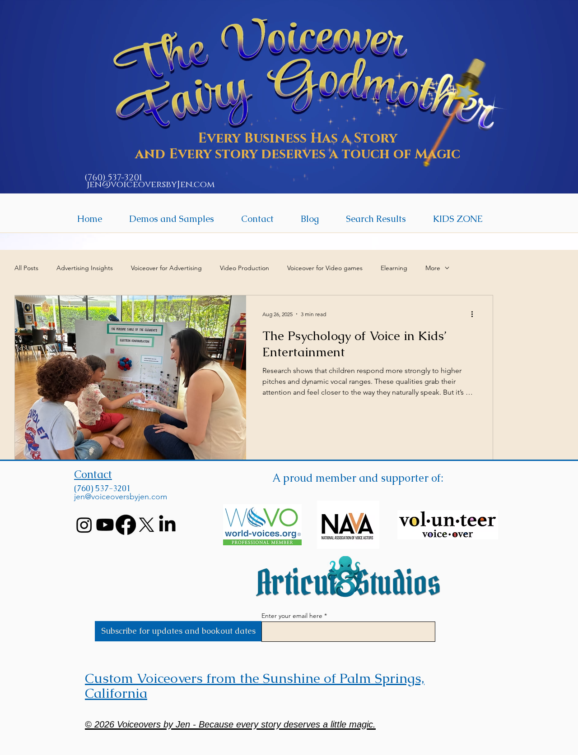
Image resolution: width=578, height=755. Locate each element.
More (432, 268)
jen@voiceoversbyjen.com (120, 497)
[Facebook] (126, 525)
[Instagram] (84, 525)
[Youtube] (105, 525)
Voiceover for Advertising (166, 268)
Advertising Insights (84, 268)
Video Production (244, 268)
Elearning (394, 268)
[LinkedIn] (167, 525)
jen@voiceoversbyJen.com (151, 184)
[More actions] (475, 313)
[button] (172, 219)
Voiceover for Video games (325, 268)
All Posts (26, 268)
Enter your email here (291, 615)
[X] (146, 525)
